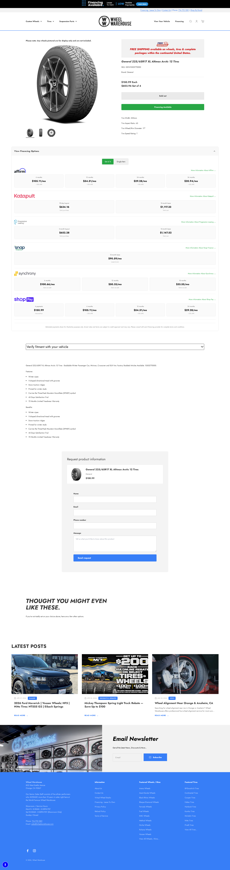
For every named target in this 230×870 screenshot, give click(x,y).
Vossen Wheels (145, 834)
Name (76, 493)
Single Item (121, 161)
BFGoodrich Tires (192, 788)
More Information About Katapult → (203, 196)
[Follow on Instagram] (34, 851)
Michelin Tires (190, 816)
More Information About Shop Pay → (202, 299)
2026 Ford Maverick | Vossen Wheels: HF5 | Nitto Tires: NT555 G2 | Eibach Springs (42, 705)
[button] (5, 864)
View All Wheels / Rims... (149, 838)
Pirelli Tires (189, 825)
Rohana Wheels (145, 829)
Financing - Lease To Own (150, 10)
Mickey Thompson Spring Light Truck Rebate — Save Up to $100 (114, 705)
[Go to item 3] (51, 133)
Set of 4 (108, 161)
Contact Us (166, 10)
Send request (84, 557)
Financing (179, 21)
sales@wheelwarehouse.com (42, 824)
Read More (21, 715)
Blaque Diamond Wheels (149, 802)
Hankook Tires (190, 806)
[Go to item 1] (30, 133)
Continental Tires (191, 793)
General (130, 72)
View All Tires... (191, 829)
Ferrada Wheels (145, 806)
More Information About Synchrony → (202, 273)
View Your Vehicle (162, 21)
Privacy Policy (100, 806)
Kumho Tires (190, 811)
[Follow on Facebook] (27, 851)
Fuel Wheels (144, 811)
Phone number (79, 520)
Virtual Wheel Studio (103, 797)
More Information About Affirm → (203, 170)
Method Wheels (145, 820)
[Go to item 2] (40, 133)
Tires (49, 21)
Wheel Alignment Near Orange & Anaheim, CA (184, 703)
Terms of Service (101, 816)
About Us (98, 788)
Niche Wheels (144, 825)
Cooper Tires (190, 797)
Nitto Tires (189, 820)
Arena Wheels (144, 788)
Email (75, 506)
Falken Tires (189, 802)
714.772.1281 (183, 10)
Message (77, 533)
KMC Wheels (144, 816)
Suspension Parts (66, 21)
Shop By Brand (196, 10)
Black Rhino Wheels (147, 797)
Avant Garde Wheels (147, 793)
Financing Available (162, 107)
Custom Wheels (32, 21)
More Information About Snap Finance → (201, 248)
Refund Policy (100, 811)
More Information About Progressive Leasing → (198, 222)
